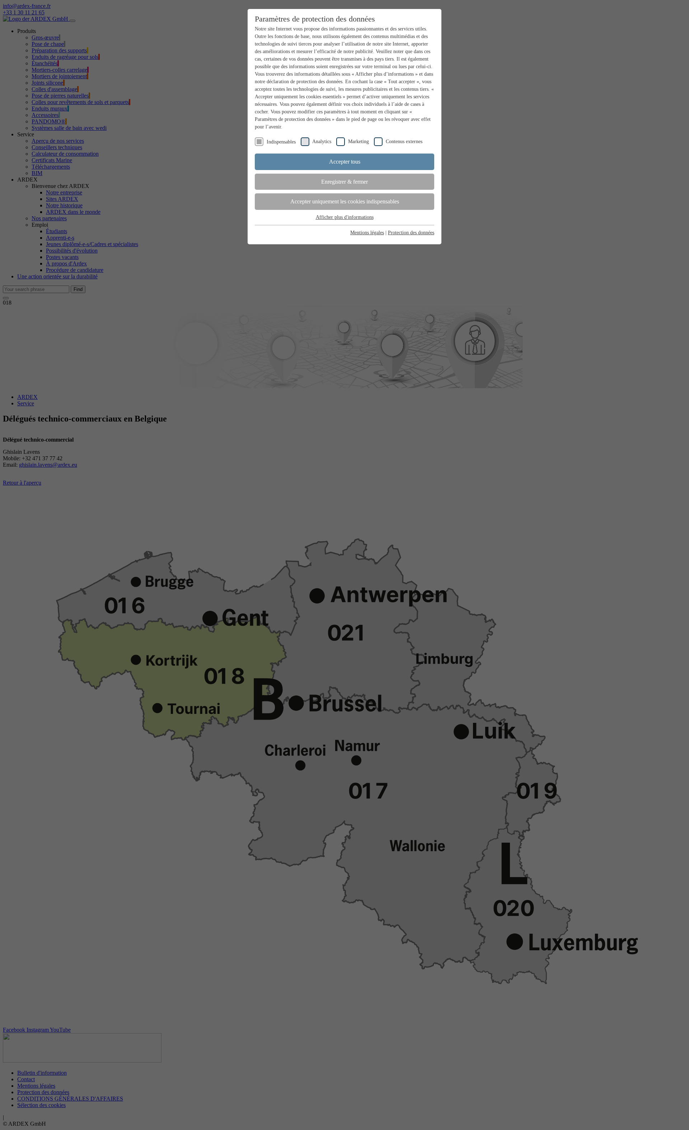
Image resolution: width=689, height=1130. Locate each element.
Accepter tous (344, 162)
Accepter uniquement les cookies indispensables (344, 201)
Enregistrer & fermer (344, 182)
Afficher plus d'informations (345, 217)
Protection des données (411, 232)
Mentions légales (367, 232)
